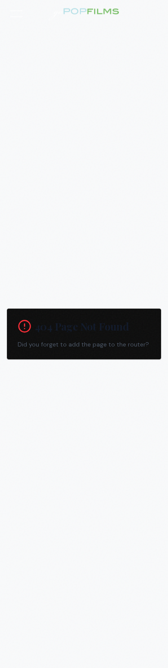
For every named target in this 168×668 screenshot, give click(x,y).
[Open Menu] (16, 13)
